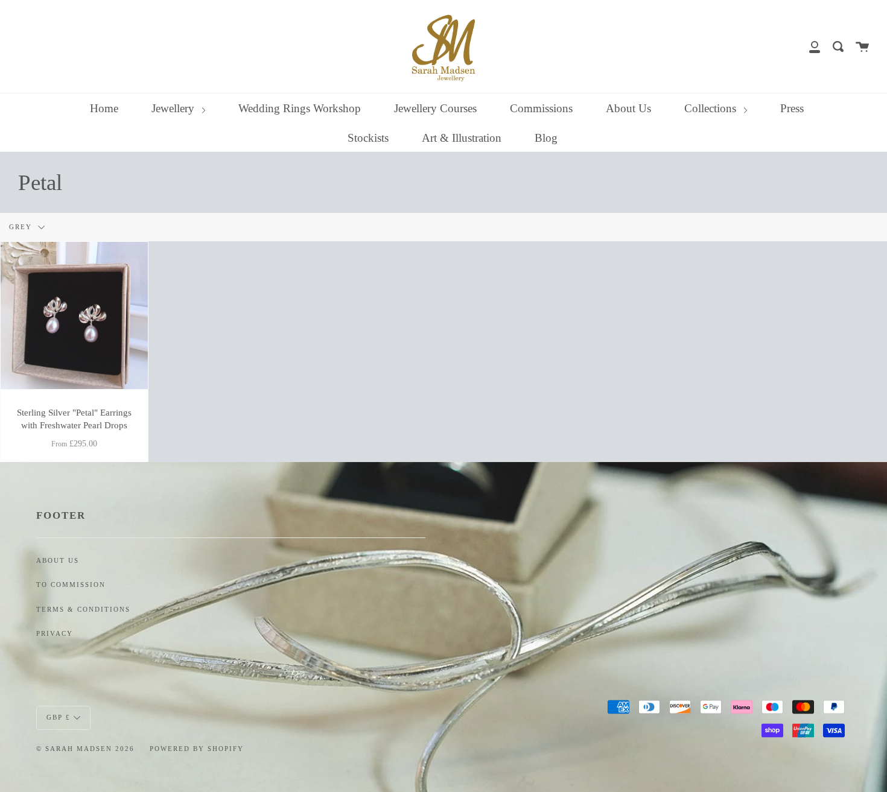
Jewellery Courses (435, 108)
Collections (711, 108)
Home (104, 108)
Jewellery (174, 108)
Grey (22, 226)
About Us (628, 108)
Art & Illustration (461, 137)
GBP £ (58, 716)
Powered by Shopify (197, 748)
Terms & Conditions (83, 609)
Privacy (54, 633)
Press (792, 108)
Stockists (368, 137)
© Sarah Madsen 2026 (85, 748)
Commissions (541, 108)
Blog (546, 137)
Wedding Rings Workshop (299, 108)
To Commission (71, 584)
